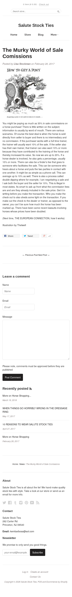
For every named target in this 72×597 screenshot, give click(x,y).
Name (6, 284)
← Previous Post (30, 254)
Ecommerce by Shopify (56, 581)
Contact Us (35, 577)
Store (27, 34)
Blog (41, 34)
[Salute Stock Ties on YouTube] (32, 502)
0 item (30, 4)
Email (5, 300)
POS (40, 581)
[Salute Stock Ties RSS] (38, 502)
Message (7, 316)
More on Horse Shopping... (17, 395)
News (22, 464)
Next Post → (43, 254)
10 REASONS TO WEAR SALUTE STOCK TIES (28, 424)
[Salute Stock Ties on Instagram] (21, 502)
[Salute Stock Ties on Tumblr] (15, 502)
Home (13, 34)
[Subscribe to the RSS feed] (30, 388)
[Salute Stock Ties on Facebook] (10, 502)
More (54, 34)
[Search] (58, 11)
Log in (25, 572)
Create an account (39, 572)
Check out (44, 4)
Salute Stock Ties (36, 25)
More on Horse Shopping (16, 436)
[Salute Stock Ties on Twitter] (4, 502)
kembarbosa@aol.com (22, 531)
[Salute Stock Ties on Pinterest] (26, 502)
